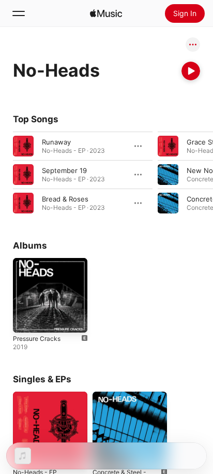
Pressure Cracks (36, 338)
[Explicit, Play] (168, 174)
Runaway (56, 142)
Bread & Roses (65, 199)
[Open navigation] (18, 13)
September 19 (64, 170)
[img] (106, 13)
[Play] (190, 71)
